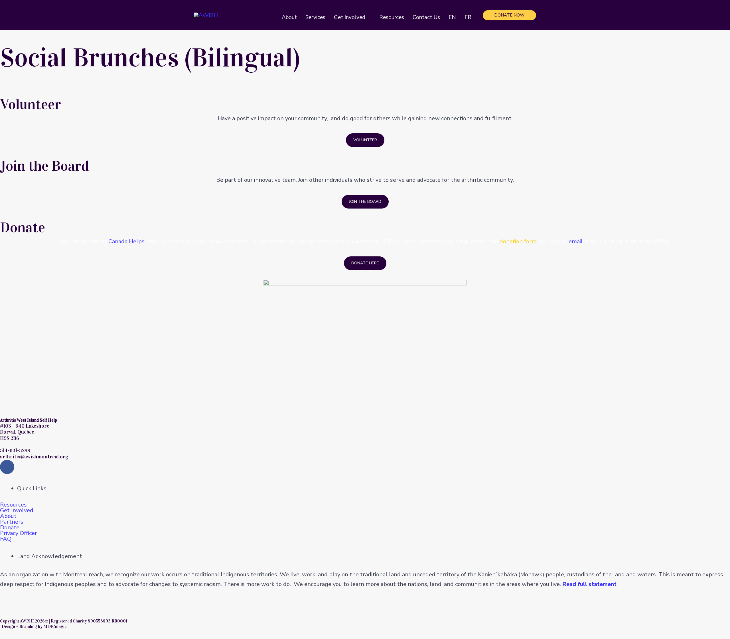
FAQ (5, 539)
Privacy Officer (18, 533)
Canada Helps (126, 241)
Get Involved (16, 510)
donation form (518, 241)
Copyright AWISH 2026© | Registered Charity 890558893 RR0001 (63, 621)
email (576, 241)
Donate (9, 527)
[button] (368, 17)
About (8, 516)
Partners (11, 522)
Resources (13, 505)
